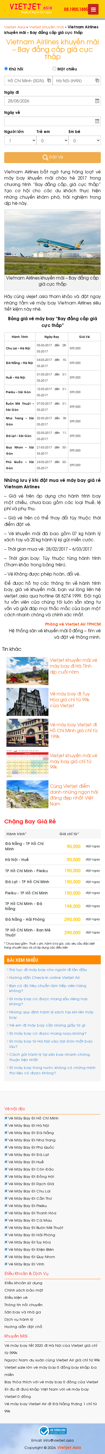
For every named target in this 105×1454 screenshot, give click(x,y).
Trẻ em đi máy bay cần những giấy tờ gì (47, 1025)
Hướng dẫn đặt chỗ (23, 1326)
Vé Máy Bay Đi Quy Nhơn (31, 1256)
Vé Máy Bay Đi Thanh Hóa (31, 1212)
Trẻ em (43, 131)
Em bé (74, 131)
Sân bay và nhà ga (22, 1312)
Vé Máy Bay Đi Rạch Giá (30, 1183)
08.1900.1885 (76, 9)
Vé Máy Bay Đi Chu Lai (28, 1191)
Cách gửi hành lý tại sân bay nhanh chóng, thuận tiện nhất (50, 1057)
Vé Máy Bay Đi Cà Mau (29, 1220)
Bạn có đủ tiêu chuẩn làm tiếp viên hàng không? (47, 988)
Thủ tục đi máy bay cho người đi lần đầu (48, 969)
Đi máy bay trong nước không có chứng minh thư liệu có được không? (52, 1070)
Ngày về (12, 112)
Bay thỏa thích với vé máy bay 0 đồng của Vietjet (51, 1381)
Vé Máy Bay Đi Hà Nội (28, 1125)
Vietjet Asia (14, 26)
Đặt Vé (56, 157)
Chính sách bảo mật (23, 1290)
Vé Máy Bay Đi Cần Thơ (29, 1198)
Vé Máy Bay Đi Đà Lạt (28, 1154)
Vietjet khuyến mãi (46, 26)
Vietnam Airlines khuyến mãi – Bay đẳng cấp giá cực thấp (52, 281)
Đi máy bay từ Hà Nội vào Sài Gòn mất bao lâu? (51, 1043)
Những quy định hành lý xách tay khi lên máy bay (51, 1014)
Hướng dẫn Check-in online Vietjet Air (44, 977)
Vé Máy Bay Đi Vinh (25, 1264)
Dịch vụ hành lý (18, 1319)
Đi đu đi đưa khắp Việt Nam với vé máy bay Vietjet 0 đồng (46, 1392)
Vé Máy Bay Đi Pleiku (27, 1205)
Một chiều (66, 69)
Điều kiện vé (15, 1297)
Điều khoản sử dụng (23, 1282)
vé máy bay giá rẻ (80, 480)
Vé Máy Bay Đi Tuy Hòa (29, 1242)
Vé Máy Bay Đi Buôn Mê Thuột (35, 1227)
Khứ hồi (15, 69)
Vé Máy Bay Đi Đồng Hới (30, 1176)
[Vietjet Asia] (30, 8)
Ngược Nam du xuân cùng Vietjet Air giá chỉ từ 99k (52, 1360)
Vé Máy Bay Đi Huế (25, 1161)
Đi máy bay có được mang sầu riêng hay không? (48, 1001)
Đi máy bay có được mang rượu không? (48, 1033)
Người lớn (14, 131)
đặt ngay (93, 846)
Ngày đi (11, 92)
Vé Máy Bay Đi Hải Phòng (31, 1234)
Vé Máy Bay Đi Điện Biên (30, 1249)
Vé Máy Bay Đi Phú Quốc (30, 1147)
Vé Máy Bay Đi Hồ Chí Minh (33, 1118)
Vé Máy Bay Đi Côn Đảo (30, 1169)
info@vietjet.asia (58, 1440)
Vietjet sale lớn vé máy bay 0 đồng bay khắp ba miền (50, 1370)
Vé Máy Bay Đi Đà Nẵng (30, 1132)
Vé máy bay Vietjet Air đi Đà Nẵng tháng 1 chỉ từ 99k (50, 1407)
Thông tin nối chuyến (23, 1304)
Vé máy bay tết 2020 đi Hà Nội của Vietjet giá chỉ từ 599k (50, 1349)
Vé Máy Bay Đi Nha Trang (31, 1139)
